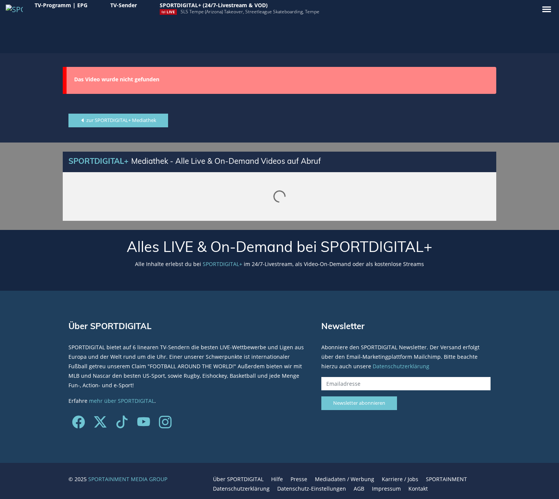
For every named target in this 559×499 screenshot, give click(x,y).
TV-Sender (123, 5)
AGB (359, 488)
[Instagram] (165, 424)
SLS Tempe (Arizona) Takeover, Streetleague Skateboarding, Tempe (250, 11)
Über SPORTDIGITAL (238, 479)
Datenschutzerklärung (401, 366)
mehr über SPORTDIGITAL (121, 400)
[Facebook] (78, 424)
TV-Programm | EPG (61, 5)
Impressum (386, 488)
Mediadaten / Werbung (344, 479)
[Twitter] (100, 424)
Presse (299, 479)
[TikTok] (122, 424)
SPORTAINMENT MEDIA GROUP (127, 479)
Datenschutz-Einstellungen (311, 488)
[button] (546, 9)
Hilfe (277, 479)
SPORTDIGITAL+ (222, 264)
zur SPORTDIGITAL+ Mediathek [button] (120, 120)
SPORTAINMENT (446, 479)
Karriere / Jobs (400, 479)
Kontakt (418, 488)
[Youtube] (143, 424)
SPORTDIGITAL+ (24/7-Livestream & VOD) (214, 5)
